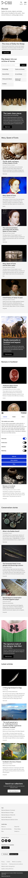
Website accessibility (16, 861)
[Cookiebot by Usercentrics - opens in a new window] (21, 413)
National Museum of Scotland (8, 810)
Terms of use (4, 864)
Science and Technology (18, 79)
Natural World (5, 74)
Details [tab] (14, 416)
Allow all (14, 456)
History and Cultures (7, 79)
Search (23, 65)
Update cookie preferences (7, 868)
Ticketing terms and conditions (16, 864)
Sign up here (5, 847)
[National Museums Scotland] (6, 2)
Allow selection (14, 460)
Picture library (17, 829)
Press (2, 831)
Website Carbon (14, 854)
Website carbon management (8, 866)
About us (3, 826)
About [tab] (23, 416)
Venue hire (16, 826)
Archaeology (5, 69)
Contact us (16, 831)
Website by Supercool (5, 876)
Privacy (3, 861)
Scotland (4, 83)
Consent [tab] (5, 416)
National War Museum (6, 817)
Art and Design (18, 74)
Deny (14, 464)
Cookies (8, 861)
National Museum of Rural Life (8, 815)
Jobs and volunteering (6, 829)
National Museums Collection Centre (9, 819)
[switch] (25, 443)
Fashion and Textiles (19, 69)
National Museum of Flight (7, 812)
